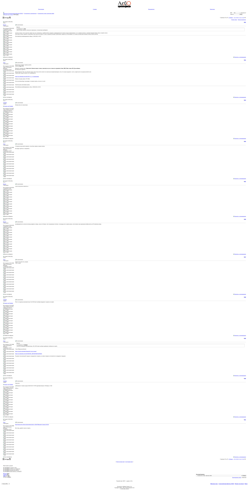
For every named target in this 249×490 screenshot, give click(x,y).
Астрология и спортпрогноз (30, 13)
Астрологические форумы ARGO (15, 13)
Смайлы (5, 474)
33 (242, 17)
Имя (231, 12)
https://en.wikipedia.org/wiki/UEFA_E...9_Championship (27, 76)
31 (239, 17)
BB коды (5, 473)
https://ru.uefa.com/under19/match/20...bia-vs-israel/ (25, 351)
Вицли (4, 24)
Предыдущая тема (120, 461)
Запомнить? (243, 12)
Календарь (212, 9)
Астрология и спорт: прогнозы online (46, 13)
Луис (4, 62)
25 (234, 17)
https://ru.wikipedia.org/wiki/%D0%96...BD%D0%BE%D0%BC (28, 353)
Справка (95, 9)
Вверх (246, 483)
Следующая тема (129, 461)
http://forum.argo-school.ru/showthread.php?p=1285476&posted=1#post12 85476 (32, 424)
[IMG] (4, 475)
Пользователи (151, 9)
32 (240, 17)
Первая (231, 17)
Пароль (232, 14)
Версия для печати (239, 483)
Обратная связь (214, 483)
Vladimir (5, 102)
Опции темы (234, 19)
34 (243, 17)
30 (237, 17)
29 (236, 17)
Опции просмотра (242, 19)
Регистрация (41, 9)
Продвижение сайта (236, 477)
